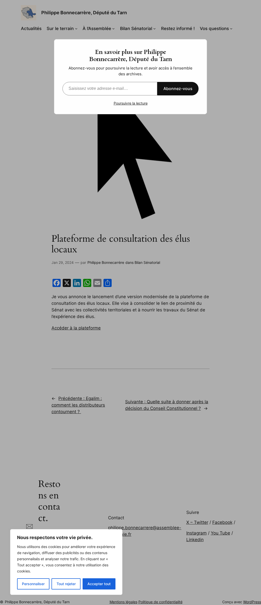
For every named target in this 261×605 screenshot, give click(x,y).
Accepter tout (99, 584)
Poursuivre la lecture (131, 103)
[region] (66, 562)
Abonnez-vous (177, 88)
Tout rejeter (66, 584)
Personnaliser (33, 584)
